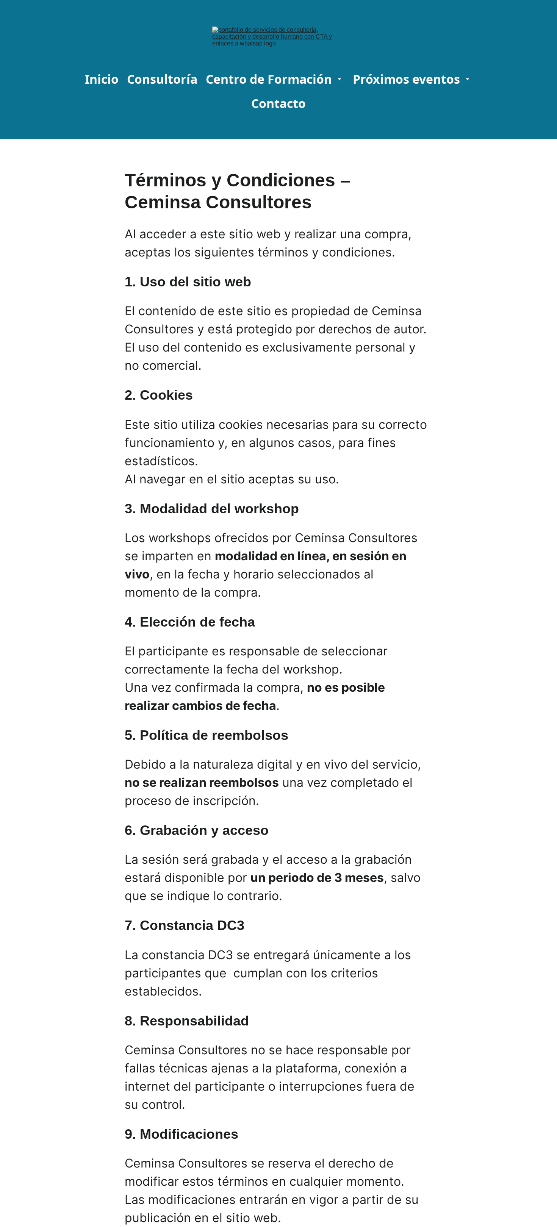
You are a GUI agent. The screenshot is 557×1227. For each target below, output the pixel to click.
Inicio (102, 79)
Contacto (278, 103)
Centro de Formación (269, 79)
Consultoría (162, 79)
